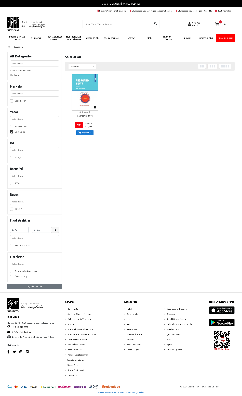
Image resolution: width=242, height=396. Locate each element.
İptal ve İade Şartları (76, 344)
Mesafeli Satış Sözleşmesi (77, 355)
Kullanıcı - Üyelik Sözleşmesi (79, 319)
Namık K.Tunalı (21, 126)
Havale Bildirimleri (75, 370)
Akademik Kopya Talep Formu (80, 329)
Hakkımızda (72, 309)
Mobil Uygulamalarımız (221, 301)
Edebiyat (170, 339)
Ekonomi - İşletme (174, 349)
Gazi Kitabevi (20, 100)
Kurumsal (70, 301)
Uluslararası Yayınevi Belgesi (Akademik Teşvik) (152, 11)
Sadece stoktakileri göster (26, 271)
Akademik (14, 75)
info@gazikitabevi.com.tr (22, 332)
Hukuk (129, 309)
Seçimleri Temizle (34, 286)
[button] (221, 24)
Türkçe (18, 157)
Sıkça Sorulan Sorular (76, 360)
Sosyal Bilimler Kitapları (177, 309)
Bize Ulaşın (13, 316)
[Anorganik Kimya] (85, 92)
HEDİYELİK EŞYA (206, 38)
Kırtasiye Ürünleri (134, 334)
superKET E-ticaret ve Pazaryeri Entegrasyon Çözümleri (121, 392)
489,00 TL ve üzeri (23, 245)
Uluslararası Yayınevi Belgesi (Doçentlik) (195, 11)
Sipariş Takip (72, 365)
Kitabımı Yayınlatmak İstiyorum (112, 11)
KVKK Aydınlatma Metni (77, 339)
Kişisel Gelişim (173, 329)
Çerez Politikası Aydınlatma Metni (81, 334)
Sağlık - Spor (132, 329)
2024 (17, 183)
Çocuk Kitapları (173, 334)
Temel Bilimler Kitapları (20, 70)
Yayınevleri (72, 375)
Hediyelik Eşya (133, 349)
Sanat (129, 324)
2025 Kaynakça (224, 11)
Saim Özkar (20, 132)
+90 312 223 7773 (20, 327)
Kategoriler (130, 301)
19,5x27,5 (19, 209)
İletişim (70, 324)
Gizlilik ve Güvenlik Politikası (79, 314)
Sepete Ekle (86, 133)
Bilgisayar (171, 314)
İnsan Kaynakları (74, 349)
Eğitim (169, 344)
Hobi (129, 319)
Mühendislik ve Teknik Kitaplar (180, 324)
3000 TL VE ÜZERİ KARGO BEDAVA (121, 3)
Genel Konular (133, 314)
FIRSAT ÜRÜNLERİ (225, 38)
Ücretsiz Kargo (21, 276)
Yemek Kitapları (134, 344)
